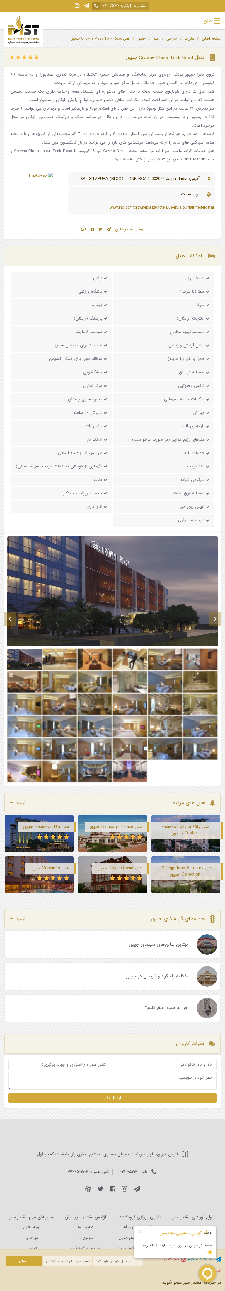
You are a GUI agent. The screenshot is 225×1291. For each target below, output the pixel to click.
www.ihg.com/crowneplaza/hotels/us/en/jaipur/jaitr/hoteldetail (162, 207)
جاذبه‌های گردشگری (85, 1248)
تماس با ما (85, 1227)
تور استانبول (31, 1227)
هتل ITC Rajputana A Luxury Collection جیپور (184, 871)
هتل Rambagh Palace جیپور (116, 826)
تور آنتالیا (31, 1238)
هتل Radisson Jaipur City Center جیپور (185, 830)
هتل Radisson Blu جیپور (46, 826)
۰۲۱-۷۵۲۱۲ (111, 6)
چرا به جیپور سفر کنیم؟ (166, 1008)
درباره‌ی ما (86, 1238)
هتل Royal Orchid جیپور (119, 868)
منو (208, 20)
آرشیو (21, 803)
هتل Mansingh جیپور (49, 868)
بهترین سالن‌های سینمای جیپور (158, 945)
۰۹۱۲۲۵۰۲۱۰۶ (77, 1172)
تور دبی (31, 1248)
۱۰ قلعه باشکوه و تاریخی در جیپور (157, 976)
